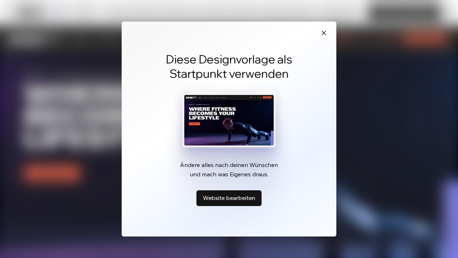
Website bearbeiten (229, 197)
